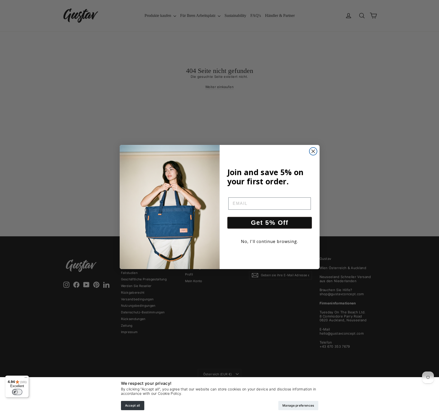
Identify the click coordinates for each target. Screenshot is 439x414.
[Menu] (26, 379)
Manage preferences (298, 405)
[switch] (17, 392)
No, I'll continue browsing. (269, 241)
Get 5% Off (269, 222)
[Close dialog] (313, 151)
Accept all (132, 405)
